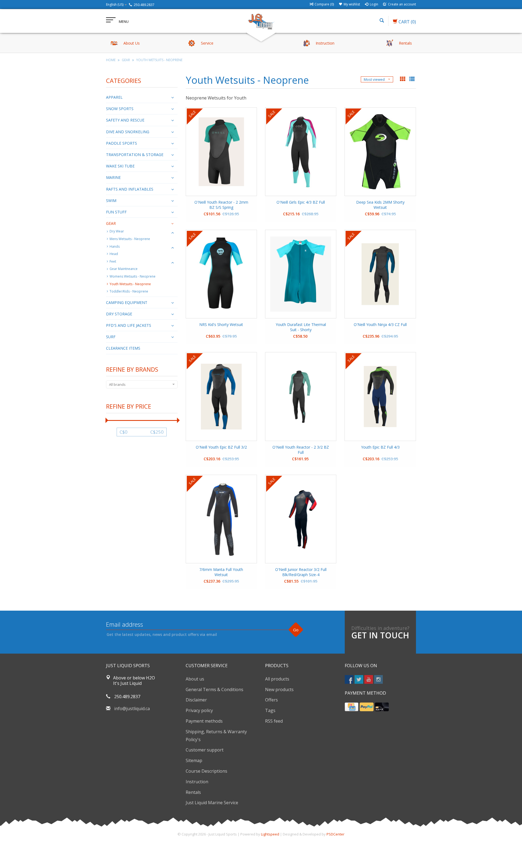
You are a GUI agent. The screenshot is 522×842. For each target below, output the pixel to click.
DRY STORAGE (119, 313)
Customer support (204, 750)
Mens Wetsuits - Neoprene (130, 239)
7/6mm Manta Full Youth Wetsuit (221, 572)
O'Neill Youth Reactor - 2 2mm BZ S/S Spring (221, 205)
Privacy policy (199, 710)
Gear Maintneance (124, 268)
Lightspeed (270, 834)
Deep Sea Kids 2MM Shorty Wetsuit (380, 205)
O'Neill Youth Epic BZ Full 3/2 (221, 447)
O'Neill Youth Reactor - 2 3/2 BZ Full (300, 450)
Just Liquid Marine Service (212, 803)
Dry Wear (117, 231)
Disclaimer (196, 700)
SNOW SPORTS (119, 108)
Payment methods (204, 721)
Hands (115, 246)
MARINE (113, 177)
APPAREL (114, 97)
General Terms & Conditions (214, 689)
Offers (271, 700)
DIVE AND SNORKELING (127, 131)
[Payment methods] (351, 707)
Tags (270, 710)
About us (195, 679)
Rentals (193, 792)
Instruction (197, 782)
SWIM (111, 200)
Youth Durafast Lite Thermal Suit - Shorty (301, 327)
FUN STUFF (116, 212)
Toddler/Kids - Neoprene (129, 291)
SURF (111, 336)
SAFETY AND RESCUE (125, 120)
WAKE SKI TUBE (120, 166)
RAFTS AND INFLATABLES (129, 189)
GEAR (126, 60)
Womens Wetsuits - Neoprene (133, 276)
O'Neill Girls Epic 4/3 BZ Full (300, 202)
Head (114, 253)
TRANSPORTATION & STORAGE (134, 154)
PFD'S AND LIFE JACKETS (128, 325)
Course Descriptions (206, 771)
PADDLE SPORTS (121, 143)
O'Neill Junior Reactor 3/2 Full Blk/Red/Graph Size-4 (301, 572)
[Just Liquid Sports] (261, 21)
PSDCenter (335, 834)
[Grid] (403, 79)
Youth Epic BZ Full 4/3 (380, 447)
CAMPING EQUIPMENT (126, 302)
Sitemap (194, 760)
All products (277, 679)
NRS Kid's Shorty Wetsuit (221, 324)
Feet (113, 261)
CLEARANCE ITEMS (123, 348)
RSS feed (274, 721)
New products (279, 689)
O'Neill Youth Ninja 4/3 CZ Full (380, 324)
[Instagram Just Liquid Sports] (378, 679)
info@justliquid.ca (132, 708)
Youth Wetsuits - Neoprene (159, 60)
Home (111, 60)
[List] (412, 79)
